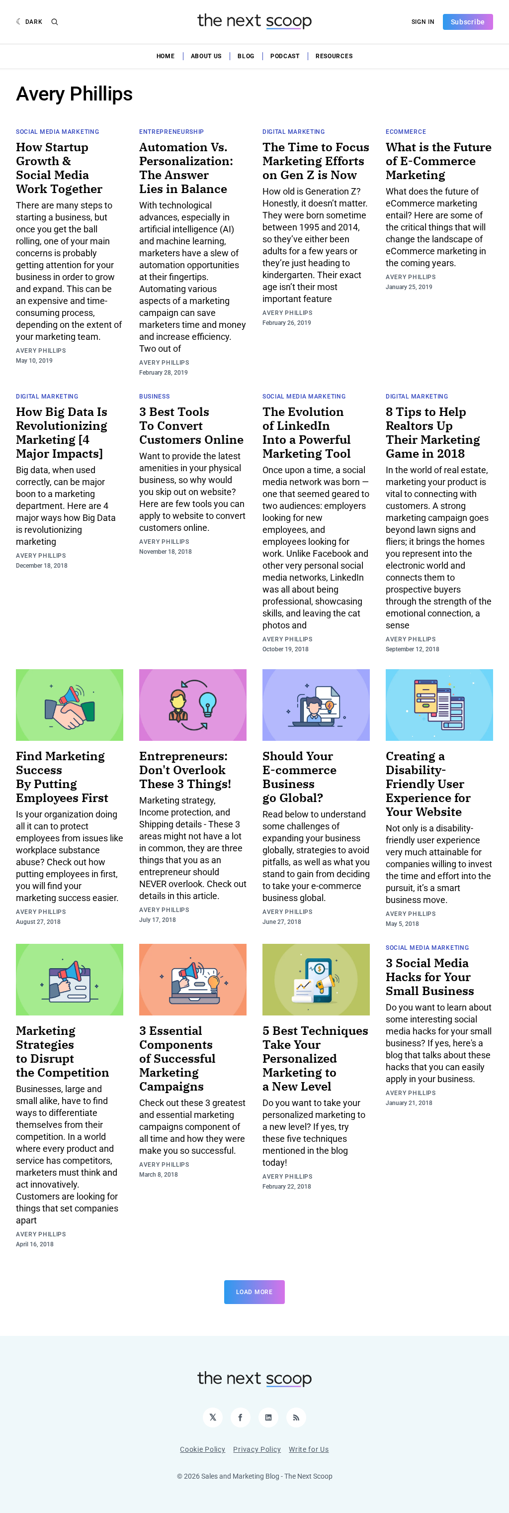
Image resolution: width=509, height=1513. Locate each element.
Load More (254, 1292)
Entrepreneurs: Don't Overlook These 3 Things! (185, 770)
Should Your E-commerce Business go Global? (299, 777)
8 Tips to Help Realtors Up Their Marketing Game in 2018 (433, 432)
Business (154, 396)
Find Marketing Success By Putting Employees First (62, 777)
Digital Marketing (293, 131)
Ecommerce (406, 131)
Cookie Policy (202, 1449)
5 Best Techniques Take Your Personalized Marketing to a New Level (315, 1058)
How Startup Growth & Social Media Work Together (59, 168)
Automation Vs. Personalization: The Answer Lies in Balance (186, 168)
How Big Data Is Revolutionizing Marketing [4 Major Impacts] (61, 432)
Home (166, 56)
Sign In (423, 21)
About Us (206, 56)
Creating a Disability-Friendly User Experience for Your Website (428, 783)
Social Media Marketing (57, 131)
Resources (334, 56)
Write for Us (309, 1449)
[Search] (55, 22)
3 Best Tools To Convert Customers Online (191, 425)
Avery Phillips (41, 350)
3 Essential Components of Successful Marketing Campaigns (177, 1058)
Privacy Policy (257, 1449)
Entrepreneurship (171, 131)
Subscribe (468, 22)
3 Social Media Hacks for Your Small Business (430, 977)
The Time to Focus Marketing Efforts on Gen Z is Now (315, 161)
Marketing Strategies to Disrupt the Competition (62, 1051)
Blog (246, 56)
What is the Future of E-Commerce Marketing (439, 161)
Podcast (285, 56)
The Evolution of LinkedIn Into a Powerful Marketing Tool (306, 432)
